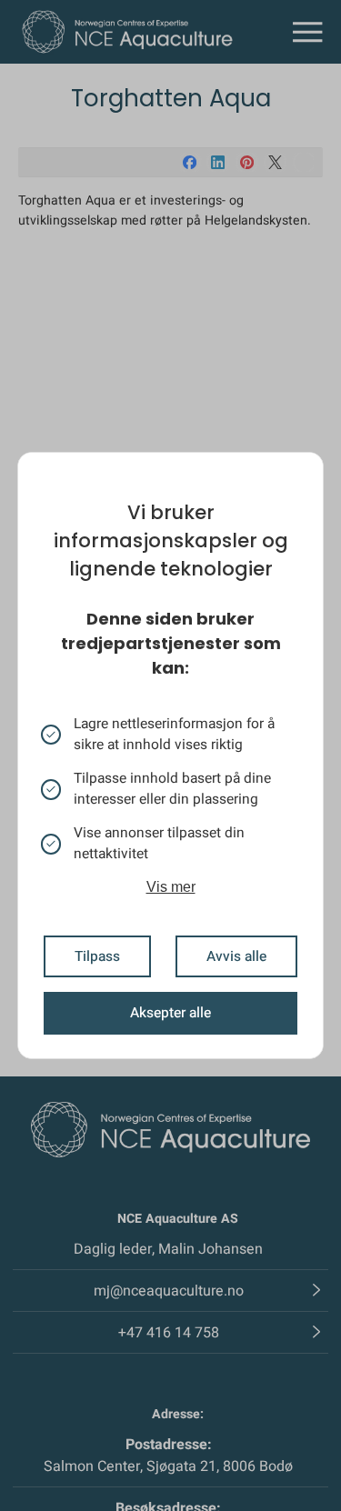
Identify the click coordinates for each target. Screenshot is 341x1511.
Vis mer (171, 887)
